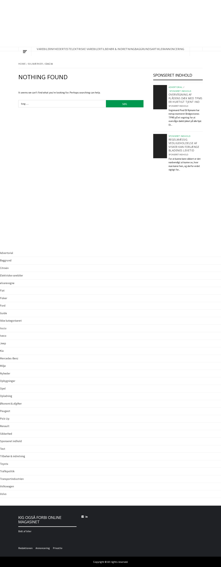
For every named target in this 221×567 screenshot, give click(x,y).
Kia (2, 351)
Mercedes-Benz (9, 358)
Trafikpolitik (7, 471)
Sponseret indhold (180, 91)
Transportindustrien (12, 479)
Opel (3, 388)
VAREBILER (44, 49)
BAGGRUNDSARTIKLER (149, 49)
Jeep (3, 343)
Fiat (2, 290)
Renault (4, 426)
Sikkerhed (6, 433)
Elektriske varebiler (11, 275)
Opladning (6, 396)
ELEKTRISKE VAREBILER (85, 49)
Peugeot (5, 411)
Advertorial (176, 87)
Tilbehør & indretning (12, 456)
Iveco (3, 336)
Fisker (3, 298)
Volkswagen (7, 486)
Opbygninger (7, 381)
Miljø (3, 366)
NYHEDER (57, 49)
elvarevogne (7, 283)
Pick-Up (4, 418)
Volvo (3, 494)
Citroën (4, 268)
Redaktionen (25, 548)
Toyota (4, 464)
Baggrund (5, 260)
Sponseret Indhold (178, 106)
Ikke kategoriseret (11, 320)
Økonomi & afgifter (11, 403)
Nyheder (5, 373)
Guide (3, 313)
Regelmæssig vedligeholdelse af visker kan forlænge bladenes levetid (184, 145)
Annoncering (174, 49)
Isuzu (3, 328)
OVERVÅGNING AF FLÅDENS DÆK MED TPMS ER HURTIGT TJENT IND (185, 98)
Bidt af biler (24, 531)
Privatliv (57, 548)
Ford (3, 305)
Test (2, 449)
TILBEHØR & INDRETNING (118, 49)
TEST (66, 49)
